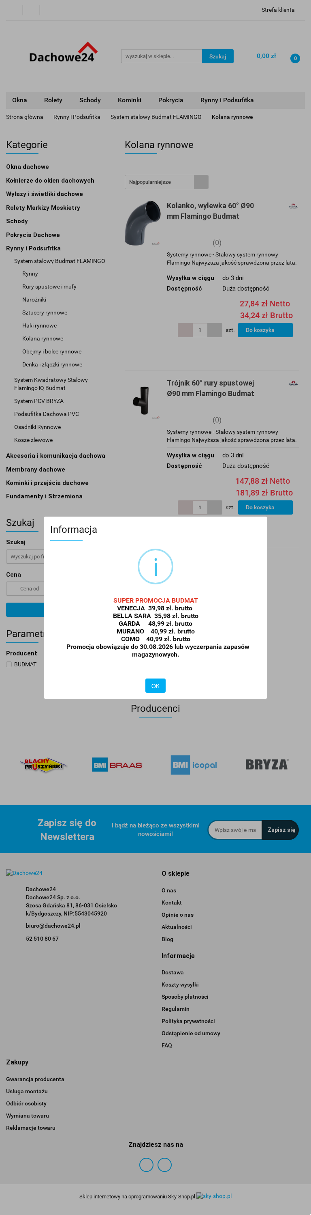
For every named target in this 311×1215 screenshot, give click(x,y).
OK (155, 686)
